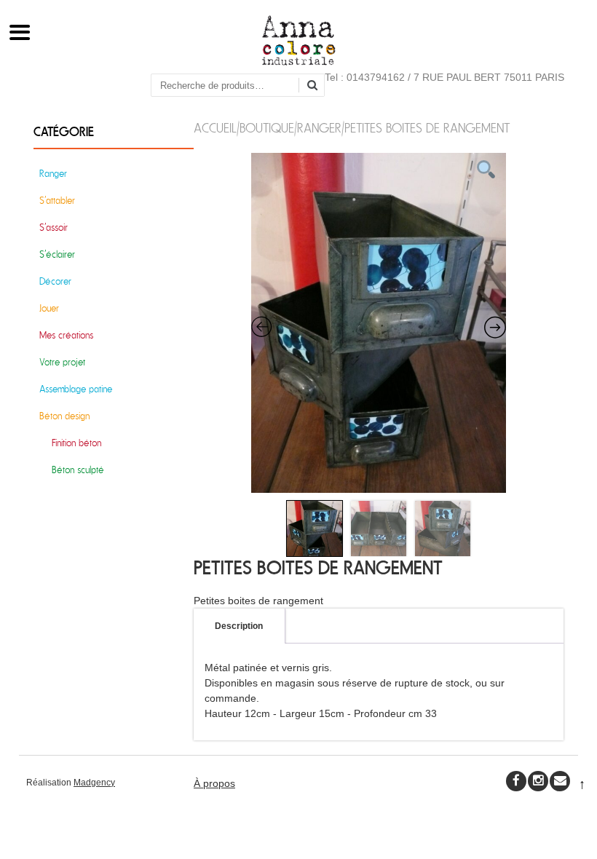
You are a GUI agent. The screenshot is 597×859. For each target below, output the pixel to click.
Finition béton (76, 443)
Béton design (64, 416)
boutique (267, 128)
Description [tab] (239, 626)
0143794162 (376, 77)
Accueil (215, 128)
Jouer (49, 308)
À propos (214, 783)
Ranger (319, 128)
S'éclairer (57, 254)
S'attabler (57, 200)
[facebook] (516, 781)
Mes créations (66, 335)
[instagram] (538, 781)
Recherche (317, 86)
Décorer (55, 281)
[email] (560, 781)
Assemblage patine (75, 389)
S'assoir (53, 227)
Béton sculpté (78, 470)
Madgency (94, 782)
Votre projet (62, 362)
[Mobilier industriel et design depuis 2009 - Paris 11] (299, 62)
